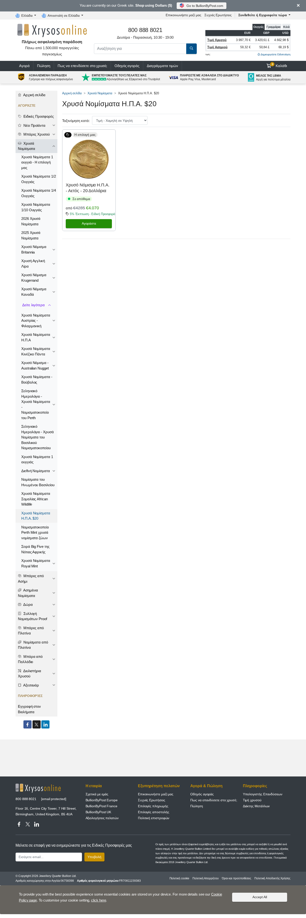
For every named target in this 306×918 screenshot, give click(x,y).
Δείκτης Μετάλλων (256, 806)
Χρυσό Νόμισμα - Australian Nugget (35, 365)
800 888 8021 (26, 799)
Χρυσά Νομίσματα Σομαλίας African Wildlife (35, 498)
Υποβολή (94, 857)
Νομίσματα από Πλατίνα (33, 645)
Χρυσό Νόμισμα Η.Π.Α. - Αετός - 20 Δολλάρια (87, 188)
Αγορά (24, 66)
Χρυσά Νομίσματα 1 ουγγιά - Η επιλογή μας (37, 162)
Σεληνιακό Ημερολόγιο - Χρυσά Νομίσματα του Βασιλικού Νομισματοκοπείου (37, 437)
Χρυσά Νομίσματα (99, 93)
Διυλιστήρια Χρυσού (29, 673)
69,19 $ (284, 47)
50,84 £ (264, 47)
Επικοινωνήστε (183, 15)
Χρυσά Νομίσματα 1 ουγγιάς (37, 459)
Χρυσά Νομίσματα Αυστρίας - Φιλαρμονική (35, 320)
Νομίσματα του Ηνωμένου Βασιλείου (38, 482)
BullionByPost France (101, 806)
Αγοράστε (89, 223)
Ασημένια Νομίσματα (28, 593)
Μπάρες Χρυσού (36, 134)
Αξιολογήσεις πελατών (102, 818)
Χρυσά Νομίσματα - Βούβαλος (36, 379)
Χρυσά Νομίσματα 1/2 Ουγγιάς (38, 179)
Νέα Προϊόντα (33, 125)
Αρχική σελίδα (72, 93)
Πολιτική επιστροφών (153, 818)
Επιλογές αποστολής (153, 812)
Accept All (259, 897)
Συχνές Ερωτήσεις (218, 15)
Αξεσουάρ (30, 685)
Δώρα (27, 604)
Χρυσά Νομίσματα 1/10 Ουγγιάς (35, 207)
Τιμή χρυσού (252, 800)
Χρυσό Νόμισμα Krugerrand (33, 277)
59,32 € (245, 47)
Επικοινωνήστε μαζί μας (155, 794)
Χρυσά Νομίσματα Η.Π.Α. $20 (35, 516)
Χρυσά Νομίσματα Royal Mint (35, 563)
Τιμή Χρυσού (217, 40)
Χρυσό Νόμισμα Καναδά (33, 291)
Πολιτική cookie (179, 878)
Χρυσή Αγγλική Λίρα (33, 263)
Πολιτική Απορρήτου (205, 878)
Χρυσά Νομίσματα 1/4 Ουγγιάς (38, 193)
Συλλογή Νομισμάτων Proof (32, 616)
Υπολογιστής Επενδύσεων (262, 794)
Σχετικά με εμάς (97, 794)
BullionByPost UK (98, 812)
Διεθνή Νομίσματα (35, 471)
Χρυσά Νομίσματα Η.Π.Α (35, 337)
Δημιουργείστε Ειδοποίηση (275, 54)
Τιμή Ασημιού (217, 47)
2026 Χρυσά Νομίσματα (30, 221)
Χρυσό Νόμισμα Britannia (33, 249)
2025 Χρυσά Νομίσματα (30, 235)
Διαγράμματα (162, 66)
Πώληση (43, 66)
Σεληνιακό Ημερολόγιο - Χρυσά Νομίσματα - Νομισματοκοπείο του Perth (35, 404)
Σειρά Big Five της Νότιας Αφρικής (35, 549)
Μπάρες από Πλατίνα (31, 630)
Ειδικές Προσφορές (38, 116)
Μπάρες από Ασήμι (31, 578)
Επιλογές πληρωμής (153, 806)
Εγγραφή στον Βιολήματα (29, 709)
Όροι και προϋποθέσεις (236, 878)
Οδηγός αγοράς (127, 66)
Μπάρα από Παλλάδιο (30, 659)
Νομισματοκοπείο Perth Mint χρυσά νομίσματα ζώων (35, 532)
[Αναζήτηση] (191, 48)
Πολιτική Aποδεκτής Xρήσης (272, 878)
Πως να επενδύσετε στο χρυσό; (82, 66)
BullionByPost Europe (102, 800)
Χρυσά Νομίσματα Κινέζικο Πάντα (35, 351)
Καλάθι (279, 65)
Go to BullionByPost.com (204, 6)
